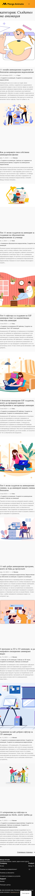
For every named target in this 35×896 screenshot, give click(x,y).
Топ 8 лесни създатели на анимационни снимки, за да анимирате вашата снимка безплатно (17, 488)
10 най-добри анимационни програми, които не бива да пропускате (17, 567)
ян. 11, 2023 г (4, 820)
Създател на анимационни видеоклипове (19, 742)
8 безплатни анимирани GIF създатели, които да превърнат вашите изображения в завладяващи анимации (17, 403)
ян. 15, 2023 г (4, 657)
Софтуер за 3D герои (23, 659)
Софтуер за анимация (12, 498)
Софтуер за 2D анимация (9, 659)
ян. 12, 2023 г (4, 737)
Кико (13, 323)
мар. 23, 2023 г (4, 572)
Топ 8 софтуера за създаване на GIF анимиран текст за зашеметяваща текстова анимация (16, 318)
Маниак (15, 158)
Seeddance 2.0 (14, 892)
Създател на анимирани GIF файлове (12, 326)
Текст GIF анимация (13, 328)
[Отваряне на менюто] (29, 4)
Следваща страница (26, 852)
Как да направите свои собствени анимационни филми (14, 153)
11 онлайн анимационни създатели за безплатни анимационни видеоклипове (17, 70)
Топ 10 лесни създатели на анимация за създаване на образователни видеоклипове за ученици (17, 235)
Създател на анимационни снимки (17, 413)
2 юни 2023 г (4, 323)
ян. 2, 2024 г (4, 240)
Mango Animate (5, 859)
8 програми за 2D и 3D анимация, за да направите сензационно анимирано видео (17, 651)
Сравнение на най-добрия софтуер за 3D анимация (16, 733)
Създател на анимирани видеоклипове (13, 574)
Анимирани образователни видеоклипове (14, 243)
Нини (13, 240)
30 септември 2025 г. (6, 75)
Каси (18, 75)
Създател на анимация (8, 78)
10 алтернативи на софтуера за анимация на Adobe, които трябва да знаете (16, 814)
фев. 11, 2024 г (4, 158)
